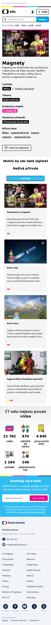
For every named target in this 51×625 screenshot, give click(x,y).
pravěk (31, 25)
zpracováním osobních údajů (31, 512)
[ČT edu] (9, 12)
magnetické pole (20, 132)
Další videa (25, 178)
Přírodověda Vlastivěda (15, 121)
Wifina (6, 88)
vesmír (38, 25)
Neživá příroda (11, 99)
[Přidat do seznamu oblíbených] (43, 187)
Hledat (42, 19)
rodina (23, 25)
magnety (7, 136)
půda (17, 25)
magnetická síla (22, 136)
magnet (35, 132)
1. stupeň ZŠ (9, 110)
